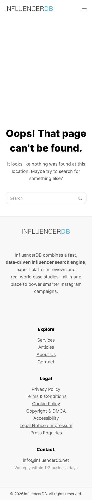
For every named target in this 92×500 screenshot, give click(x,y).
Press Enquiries (46, 432)
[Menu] (84, 8)
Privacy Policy (46, 389)
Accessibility (46, 418)
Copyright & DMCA (46, 411)
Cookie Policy (46, 403)
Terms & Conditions (46, 396)
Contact (46, 361)
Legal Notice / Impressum (46, 425)
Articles (46, 347)
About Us (46, 354)
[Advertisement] (46, 65)
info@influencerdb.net (46, 460)
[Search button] (80, 198)
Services (46, 340)
